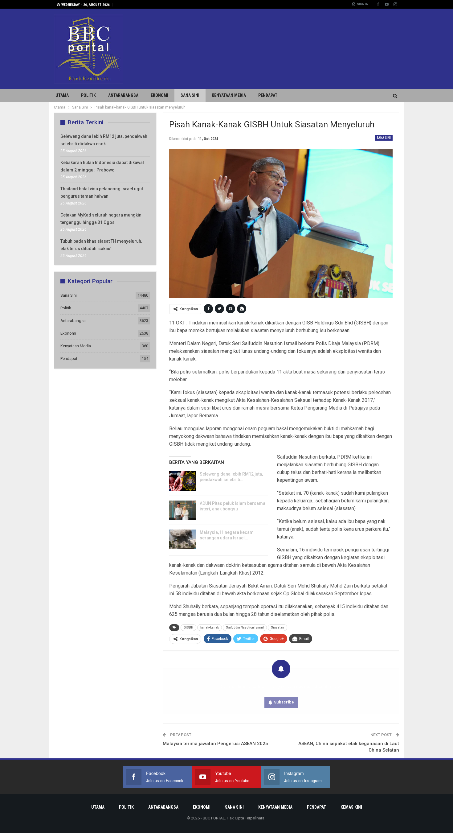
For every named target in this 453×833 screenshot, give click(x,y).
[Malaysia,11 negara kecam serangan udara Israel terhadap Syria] (182, 539)
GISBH (188, 627)
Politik (88, 95)
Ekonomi (159, 95)
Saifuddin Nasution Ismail (245, 627)
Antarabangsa (123, 95)
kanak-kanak (209, 627)
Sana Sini (190, 95)
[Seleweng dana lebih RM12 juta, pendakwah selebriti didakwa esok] (182, 481)
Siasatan (277, 627)
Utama (62, 95)
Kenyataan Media (229, 95)
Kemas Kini (351, 807)
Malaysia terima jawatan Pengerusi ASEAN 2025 (215, 743)
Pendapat (267, 95)
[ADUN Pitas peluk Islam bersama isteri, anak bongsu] (182, 510)
